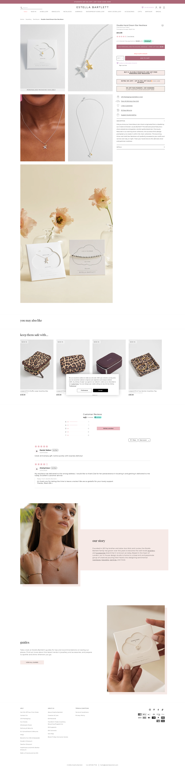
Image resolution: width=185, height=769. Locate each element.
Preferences (84, 390)
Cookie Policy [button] (75, 384)
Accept (100, 390)
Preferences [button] (72, 386)
